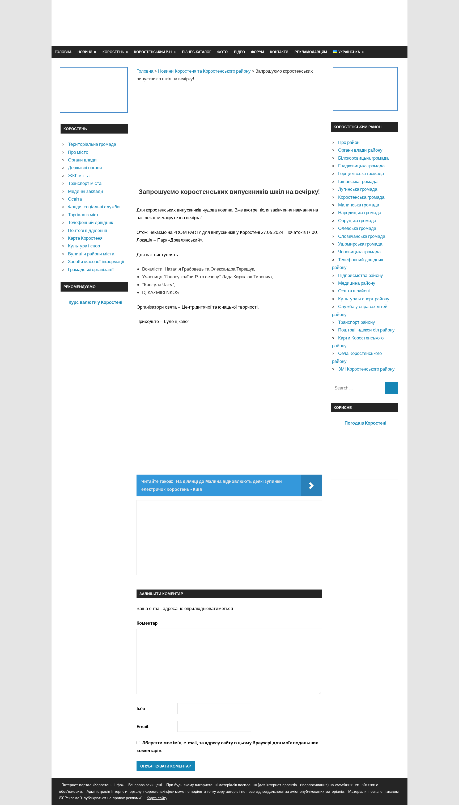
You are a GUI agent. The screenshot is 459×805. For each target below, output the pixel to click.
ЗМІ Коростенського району (366, 369)
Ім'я (141, 708)
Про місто (78, 152)
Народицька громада (359, 212)
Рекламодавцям (311, 52)
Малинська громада (358, 205)
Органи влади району (360, 150)
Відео (239, 52)
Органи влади (82, 160)
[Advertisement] (301, 23)
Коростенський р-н (153, 52)
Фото (222, 52)
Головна (63, 52)
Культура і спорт (85, 245)
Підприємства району (360, 275)
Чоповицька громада (359, 251)
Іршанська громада (357, 181)
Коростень (113, 52)
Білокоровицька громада (363, 158)
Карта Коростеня (85, 238)
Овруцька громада (357, 220)
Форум (257, 52)
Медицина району (356, 283)
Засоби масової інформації (96, 261)
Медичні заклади (85, 191)
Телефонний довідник (90, 222)
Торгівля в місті (84, 214)
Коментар (147, 623)
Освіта (75, 199)
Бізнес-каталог (196, 52)
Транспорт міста (84, 183)
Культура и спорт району (363, 298)
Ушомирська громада (360, 244)
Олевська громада (357, 228)
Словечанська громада (361, 236)
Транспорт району (356, 322)
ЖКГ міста (79, 175)
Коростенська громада (361, 197)
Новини (85, 52)
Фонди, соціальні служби (94, 206)
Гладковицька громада (361, 165)
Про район (348, 142)
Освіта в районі (354, 290)
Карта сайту (157, 797)
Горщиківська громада (361, 173)
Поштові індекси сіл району (366, 330)
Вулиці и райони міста (91, 253)
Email (142, 726)
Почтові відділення (87, 230)
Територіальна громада (92, 144)
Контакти (279, 52)
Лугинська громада (357, 189)
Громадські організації (91, 269)
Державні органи (85, 167)
